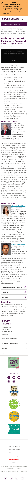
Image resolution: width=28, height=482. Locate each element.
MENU (26, 17)
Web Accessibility (14, 456)
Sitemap (14, 462)
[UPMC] (10, 19)
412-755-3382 (5, 334)
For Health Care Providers (9, 343)
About (3, 353)
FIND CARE (6, 480)
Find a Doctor (11, 481)
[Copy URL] (14, 57)
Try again (14, 60)
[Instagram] (8, 381)
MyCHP (22, 480)
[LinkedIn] (13, 378)
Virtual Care (16, 480)
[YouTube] (18, 378)
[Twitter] (13, 381)
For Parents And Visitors (9, 338)
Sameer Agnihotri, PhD (18, 244)
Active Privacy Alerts (14, 459)
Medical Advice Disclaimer (14, 449)
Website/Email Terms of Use (14, 446)
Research (4, 348)
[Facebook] (8, 378)
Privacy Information (14, 452)
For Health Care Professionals (12, 24)
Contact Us (14, 443)
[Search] (22, 19)
